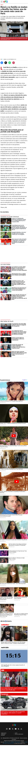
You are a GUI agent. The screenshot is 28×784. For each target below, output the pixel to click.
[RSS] (18, 729)
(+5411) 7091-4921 (10, 743)
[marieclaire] (14, 648)
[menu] (2, 1)
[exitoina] (14, 625)
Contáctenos (3, 734)
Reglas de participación (19, 734)
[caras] (14, 671)
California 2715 (7, 742)
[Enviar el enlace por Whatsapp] (9, 62)
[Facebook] (9, 729)
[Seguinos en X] (12, 729)
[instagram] (6, 729)
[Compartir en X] (5, 62)
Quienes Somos (3, 733)
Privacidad (3, 735)
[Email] (13, 62)
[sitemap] (21, 729)
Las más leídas (5, 264)
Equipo (16, 733)
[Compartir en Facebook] (2, 62)
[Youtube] (15, 729)
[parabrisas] (14, 694)
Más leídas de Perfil (7, 321)
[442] (14, 725)
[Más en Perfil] (8, 621)
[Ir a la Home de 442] (5, 2)
